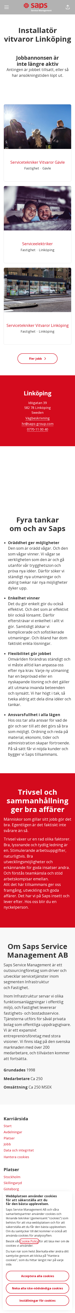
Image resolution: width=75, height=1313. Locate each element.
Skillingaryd (13, 1183)
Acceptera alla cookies (37, 1276)
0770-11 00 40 (37, 429)
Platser (9, 1138)
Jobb (7, 1144)
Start (8, 1126)
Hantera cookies (16, 1157)
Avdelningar (13, 1132)
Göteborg (11, 1189)
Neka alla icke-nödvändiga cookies (37, 1288)
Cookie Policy (29, 1241)
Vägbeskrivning (37, 418)
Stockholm (12, 1177)
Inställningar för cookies (37, 1301)
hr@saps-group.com (38, 424)
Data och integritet (19, 1150)
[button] (68, 7)
